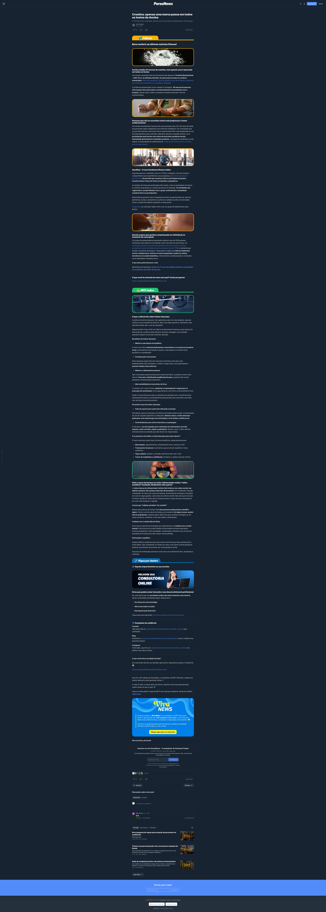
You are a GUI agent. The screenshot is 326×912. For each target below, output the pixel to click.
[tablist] (140, 797)
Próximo (187, 785)
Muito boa (136, 281)
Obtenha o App (171, 904)
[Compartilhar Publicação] (304, 3)
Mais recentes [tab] (144, 827)
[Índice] (2, 456)
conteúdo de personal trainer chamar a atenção (169, 648)
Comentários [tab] (136, 797)
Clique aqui (136, 207)
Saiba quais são (136, 837)
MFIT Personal (140, 24)
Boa (142, 281)
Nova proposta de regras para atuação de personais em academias (154, 833)
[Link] (129, 44)
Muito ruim (163, 281)
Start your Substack (157, 904)
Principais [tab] (136, 827)
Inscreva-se (311, 4)
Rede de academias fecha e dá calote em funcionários (154, 861)
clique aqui (136, 694)
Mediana (148, 281)
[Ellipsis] (193, 813)
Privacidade (162, 900)
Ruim (155, 281)
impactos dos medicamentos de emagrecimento (159, 638)
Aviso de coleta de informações (166, 765)
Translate (136, 11)
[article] (163, 837)
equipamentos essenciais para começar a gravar (164, 629)
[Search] (300, 3)
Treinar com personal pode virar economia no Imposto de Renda (155, 847)
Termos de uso (173, 763)
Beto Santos (139, 813)
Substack (155, 908)
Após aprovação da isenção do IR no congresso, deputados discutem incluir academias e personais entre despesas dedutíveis (154, 851)
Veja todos (136, 874)
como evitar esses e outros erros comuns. (168, 615)
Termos (169, 900)
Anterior (138, 785)
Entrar (321, 4)
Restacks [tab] (144, 797)
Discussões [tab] (153, 827)
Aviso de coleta (176, 900)
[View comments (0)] (149, 841)
